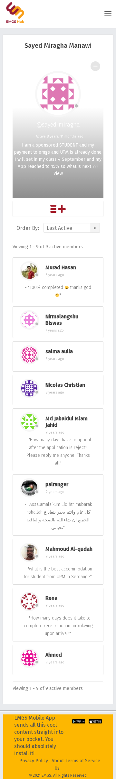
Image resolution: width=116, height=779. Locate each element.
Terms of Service (83, 761)
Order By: (27, 228)
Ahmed (53, 655)
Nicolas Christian (65, 385)
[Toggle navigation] (108, 13)
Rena (51, 598)
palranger (56, 484)
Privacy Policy (33, 761)
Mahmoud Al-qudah (68, 549)
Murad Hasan (60, 267)
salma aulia (59, 351)
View (58, 173)
